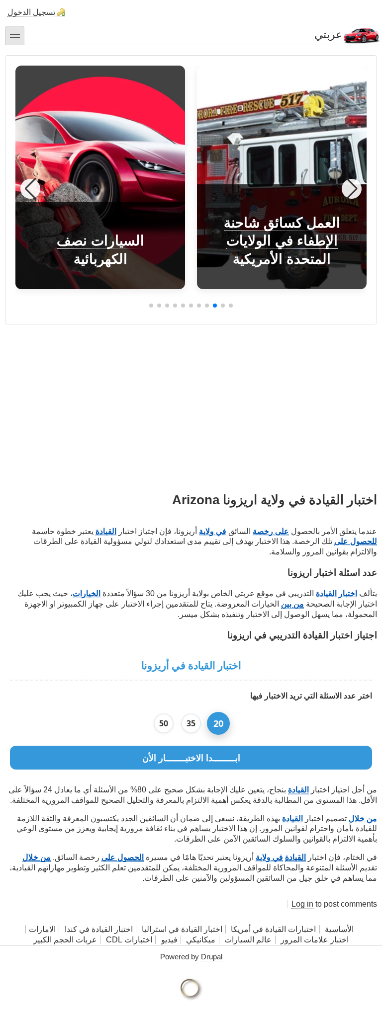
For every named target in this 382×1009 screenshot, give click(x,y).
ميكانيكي (200, 939)
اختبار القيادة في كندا (99, 929)
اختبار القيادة (336, 593)
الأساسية (339, 929)
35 (191, 723)
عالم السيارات (248, 939)
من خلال (363, 818)
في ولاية (212, 531)
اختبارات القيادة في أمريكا (273, 929)
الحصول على (122, 857)
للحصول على (355, 541)
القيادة (106, 531)
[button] (231, 306)
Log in (302, 904)
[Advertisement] (191, 394)
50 (163, 723)
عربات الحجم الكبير (65, 939)
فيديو (169, 939)
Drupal (211, 956)
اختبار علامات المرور (315, 939)
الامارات (42, 929)
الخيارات (86, 593)
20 (218, 723)
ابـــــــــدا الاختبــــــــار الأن (191, 758)
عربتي (328, 34)
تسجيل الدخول (31, 12)
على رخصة (271, 531)
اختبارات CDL (129, 939)
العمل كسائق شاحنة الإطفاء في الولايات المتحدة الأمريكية (282, 241)
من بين (292, 604)
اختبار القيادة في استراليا (181, 929)
